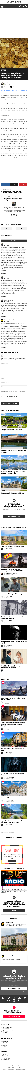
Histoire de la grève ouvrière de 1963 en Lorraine (14, 642)
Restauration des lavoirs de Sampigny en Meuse (14, 451)
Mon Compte (5, 1055)
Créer (14, 910)
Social (24, 527)
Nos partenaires (6, 1034)
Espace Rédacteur (20, 1069)
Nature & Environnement (15, 469)
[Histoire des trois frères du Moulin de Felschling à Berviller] (14, 607)
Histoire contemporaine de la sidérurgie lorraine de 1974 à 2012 (12, 570)
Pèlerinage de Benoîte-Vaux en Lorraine (11, 430)
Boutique (4, 1056)
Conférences (5, 1031)
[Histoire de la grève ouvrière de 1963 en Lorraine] (14, 632)
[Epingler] (23, 184)
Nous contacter (5, 1059)
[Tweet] (14, 184)
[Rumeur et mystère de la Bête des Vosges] (14, 764)
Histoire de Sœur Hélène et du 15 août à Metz (13, 749)
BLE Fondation (5, 1042)
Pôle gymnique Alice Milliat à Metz (12, 546)
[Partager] (5, 184)
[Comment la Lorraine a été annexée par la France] (14, 688)
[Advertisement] (14, 23)
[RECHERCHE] (23, 6)
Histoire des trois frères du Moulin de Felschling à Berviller (13, 617)
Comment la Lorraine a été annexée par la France (13, 699)
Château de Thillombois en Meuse (12, 493)
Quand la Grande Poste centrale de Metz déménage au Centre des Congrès (13, 724)
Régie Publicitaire (6, 1058)
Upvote (6, 228)
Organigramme (5, 1028)
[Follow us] (20, 6)
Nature (4, 469)
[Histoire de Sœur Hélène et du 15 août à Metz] (14, 739)
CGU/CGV (19, 1067)
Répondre (14, 240)
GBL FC (4, 1046)
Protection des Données (8, 1069)
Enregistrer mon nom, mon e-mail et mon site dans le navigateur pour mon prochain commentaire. (14, 392)
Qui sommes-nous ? (7, 1027)
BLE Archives (5, 1041)
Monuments (18, 425)
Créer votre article (14, 1016)
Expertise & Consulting (7, 1030)
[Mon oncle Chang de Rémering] (14, 584)
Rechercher (25, 832)
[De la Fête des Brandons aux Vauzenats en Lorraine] (14, 656)
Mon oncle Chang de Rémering (11, 594)
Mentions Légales (11, 1067)
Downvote (21, 228)
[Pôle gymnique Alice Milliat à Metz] (14, 537)
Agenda (4, 1054)
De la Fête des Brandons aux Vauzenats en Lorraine (10, 667)
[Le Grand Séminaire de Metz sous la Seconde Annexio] (14, 941)
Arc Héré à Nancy (7, 798)
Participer (4, 1032)
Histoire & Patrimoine (7, 425)
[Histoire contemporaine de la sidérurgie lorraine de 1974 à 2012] (14, 560)
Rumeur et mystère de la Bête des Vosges (12, 774)
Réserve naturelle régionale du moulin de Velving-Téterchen (13, 472)
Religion (3, 427)
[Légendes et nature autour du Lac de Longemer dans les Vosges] (14, 811)
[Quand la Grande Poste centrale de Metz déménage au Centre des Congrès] (14, 713)
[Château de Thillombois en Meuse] (14, 483)
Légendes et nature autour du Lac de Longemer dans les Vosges (13, 821)
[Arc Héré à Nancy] (14, 788)
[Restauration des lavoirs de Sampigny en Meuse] (14, 441)
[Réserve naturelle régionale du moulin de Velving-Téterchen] (14, 462)
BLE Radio (4, 1045)
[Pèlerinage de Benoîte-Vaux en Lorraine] (14, 420)
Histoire (3, 489)
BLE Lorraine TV (6, 1044)
